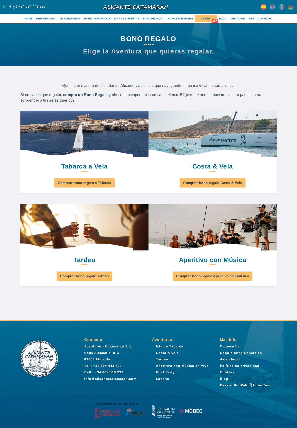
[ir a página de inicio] (149, 7)
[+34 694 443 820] (15, 6)
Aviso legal (230, 359)
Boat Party (165, 372)
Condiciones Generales (241, 353)
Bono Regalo (152, 18)
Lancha (205, 18)
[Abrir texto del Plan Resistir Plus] (177, 411)
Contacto (265, 18)
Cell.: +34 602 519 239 (103, 372)
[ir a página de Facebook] (10, 6)
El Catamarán (70, 18)
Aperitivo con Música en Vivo (182, 366)
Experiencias (45, 18)
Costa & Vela (167, 353)
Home (28, 18)
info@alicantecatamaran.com (110, 379)
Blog (223, 18)
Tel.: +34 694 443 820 (103, 366)
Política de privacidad (239, 366)
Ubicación (237, 18)
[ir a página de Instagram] (5, 6)
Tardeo (162, 359)
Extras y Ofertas (126, 18)
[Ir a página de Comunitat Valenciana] (120, 411)
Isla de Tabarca (169, 346)
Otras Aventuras (181, 18)
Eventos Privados (97, 18)
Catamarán (229, 346)
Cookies (227, 372)
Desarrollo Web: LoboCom (245, 385)
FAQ (251, 18)
